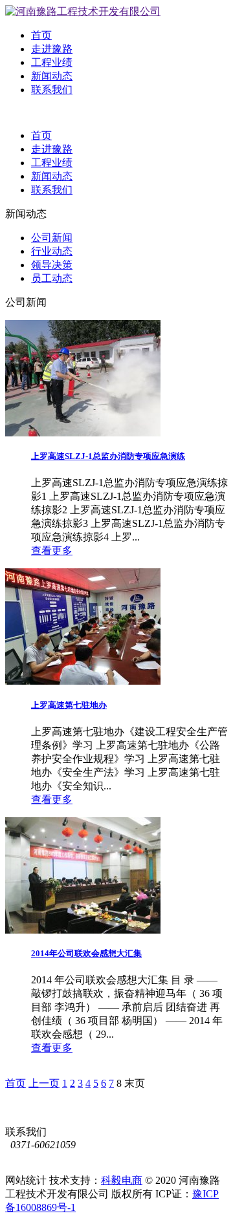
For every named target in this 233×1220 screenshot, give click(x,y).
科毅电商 (121, 1180)
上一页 (44, 1083)
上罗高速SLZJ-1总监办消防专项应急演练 (108, 456)
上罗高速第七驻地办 (69, 705)
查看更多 (51, 550)
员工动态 (51, 278)
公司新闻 (51, 237)
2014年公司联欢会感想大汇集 (86, 953)
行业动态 (51, 251)
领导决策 (51, 264)
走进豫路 (51, 48)
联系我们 (51, 89)
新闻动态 (51, 75)
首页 (41, 35)
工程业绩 (51, 62)
